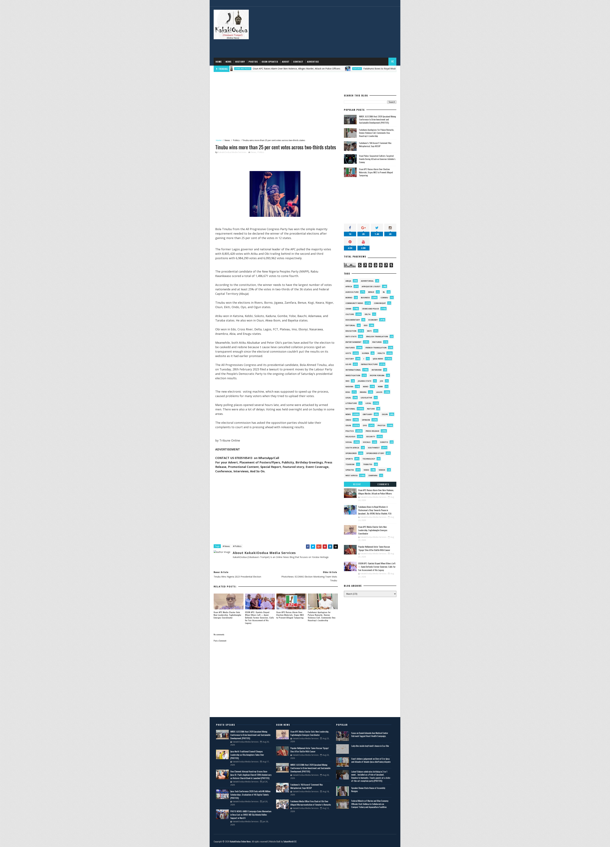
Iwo (347, 381)
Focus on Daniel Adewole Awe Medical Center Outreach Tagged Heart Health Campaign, (369, 734)
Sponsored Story (375, 453)
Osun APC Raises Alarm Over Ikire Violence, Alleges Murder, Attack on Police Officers (235, 68)
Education (351, 331)
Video (366, 470)
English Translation (377, 336)
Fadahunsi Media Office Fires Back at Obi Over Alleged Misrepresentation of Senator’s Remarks (310, 803)
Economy (373, 320)
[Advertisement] (338, 32)
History (240, 61)
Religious (350, 436)
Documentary (353, 320)
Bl (384, 292)
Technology (369, 459)
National (350, 409)
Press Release (372, 431)
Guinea (365, 353)
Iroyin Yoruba (377, 375)
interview (377, 370)
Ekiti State (351, 336)
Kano (365, 386)
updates (350, 470)
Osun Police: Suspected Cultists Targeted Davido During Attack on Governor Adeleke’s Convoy (377, 159)
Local (368, 403)
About (285, 61)
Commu (384, 297)
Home (219, 61)
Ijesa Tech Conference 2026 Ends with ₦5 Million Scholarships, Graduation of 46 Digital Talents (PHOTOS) (250, 795)
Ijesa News (378, 359)
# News (226, 546)
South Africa (352, 447)
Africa (349, 286)
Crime (348, 308)
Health (381, 353)
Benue (371, 292)
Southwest (374, 447)
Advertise (313, 61)
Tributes (367, 464)
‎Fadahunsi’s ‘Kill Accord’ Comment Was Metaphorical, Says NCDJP (375, 144)
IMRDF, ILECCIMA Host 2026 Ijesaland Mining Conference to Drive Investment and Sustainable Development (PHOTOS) (377, 119)
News (228, 61)
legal (348, 397)
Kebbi (380, 386)
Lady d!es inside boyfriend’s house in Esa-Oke (370, 745)
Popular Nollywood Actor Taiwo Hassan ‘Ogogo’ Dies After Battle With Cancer (374, 548)
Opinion (366, 420)
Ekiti (369, 331)
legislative (366, 397)
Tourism (350, 464)
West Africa (352, 475)
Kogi (348, 392)
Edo (365, 325)
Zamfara (372, 475)
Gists (348, 353)
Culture (350, 314)
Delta (367, 314)
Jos (381, 381)
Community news (354, 303)
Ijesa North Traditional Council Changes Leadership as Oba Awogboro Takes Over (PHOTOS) (247, 755)
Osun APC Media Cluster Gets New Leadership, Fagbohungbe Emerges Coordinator (227, 615)
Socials (366, 442)
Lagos (379, 392)
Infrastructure (369, 364)
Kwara (363, 392)
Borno (349, 297)
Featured (377, 342)
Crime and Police (370, 308)
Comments (383, 484)
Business (365, 297)
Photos (253, 61)
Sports (349, 459)
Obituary (367, 414)
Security (370, 436)
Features (295, 68)
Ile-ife (348, 364)
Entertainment (353, 342)
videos (382, 470)
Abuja (348, 281)
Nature (371, 409)
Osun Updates (270, 61)
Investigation (353, 375)
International (353, 370)
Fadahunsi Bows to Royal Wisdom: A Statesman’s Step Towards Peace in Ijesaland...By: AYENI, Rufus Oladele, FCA (361, 68)
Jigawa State (364, 381)
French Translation (376, 347)
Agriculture (352, 292)
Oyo (365, 425)
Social (349, 442)
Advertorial (367, 281)
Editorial (350, 325)
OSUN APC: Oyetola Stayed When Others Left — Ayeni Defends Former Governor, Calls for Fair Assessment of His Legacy (259, 617)
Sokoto (384, 442)
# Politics (237, 546)
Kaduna (349, 386)
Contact (298, 61)
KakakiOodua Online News (240, 841)
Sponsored (351, 453)
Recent (357, 484)
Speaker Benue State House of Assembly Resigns (368, 789)
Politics (236, 140)
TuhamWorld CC (290, 841)
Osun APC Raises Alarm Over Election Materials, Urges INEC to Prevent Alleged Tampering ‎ (290, 615)
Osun (348, 425)
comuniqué (380, 303)
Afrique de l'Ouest (371, 286)
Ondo (348, 420)
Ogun (385, 414)
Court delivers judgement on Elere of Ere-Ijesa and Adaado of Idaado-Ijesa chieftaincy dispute (370, 760)
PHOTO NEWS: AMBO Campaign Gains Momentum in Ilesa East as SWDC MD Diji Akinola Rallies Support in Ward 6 (250, 815)
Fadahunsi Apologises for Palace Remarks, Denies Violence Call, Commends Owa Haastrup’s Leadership (322, 616)
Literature (351, 403)
